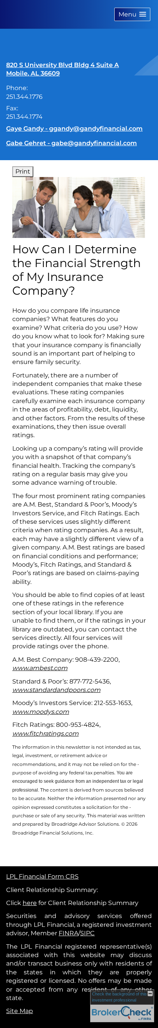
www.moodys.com (40, 711)
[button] (132, 14)
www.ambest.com (39, 668)
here (30, 903)
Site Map (19, 1011)
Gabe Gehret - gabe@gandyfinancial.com (71, 143)
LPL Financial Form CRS (42, 876)
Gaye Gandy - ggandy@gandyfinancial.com (74, 128)
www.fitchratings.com (45, 733)
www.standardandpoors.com (56, 690)
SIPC (87, 933)
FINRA (68, 933)
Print (22, 171)
